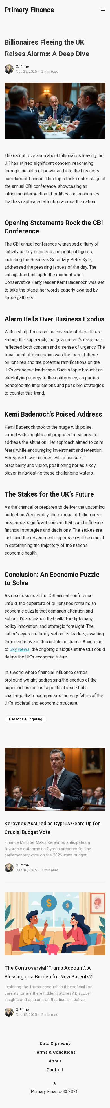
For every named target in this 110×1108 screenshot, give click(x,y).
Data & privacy (55, 1044)
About (55, 1061)
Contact (55, 1070)
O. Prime (22, 66)
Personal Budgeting (25, 719)
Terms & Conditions (55, 1052)
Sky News (20, 649)
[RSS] (55, 1084)
